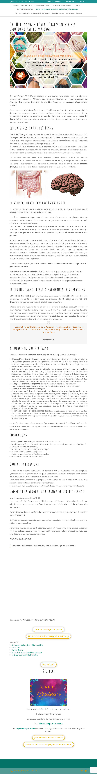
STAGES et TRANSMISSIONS (62, 5)
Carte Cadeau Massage (74, 13)
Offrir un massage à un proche (48, 629)
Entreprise (81, 1)
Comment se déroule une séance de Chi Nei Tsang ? (32, 13)
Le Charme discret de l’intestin (24, 655)
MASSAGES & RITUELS (42, 5)
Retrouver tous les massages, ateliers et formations (48, 744)
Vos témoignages (58, 13)
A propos (58, 1)
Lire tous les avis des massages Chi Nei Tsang (48, 636)
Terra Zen (15, 647)
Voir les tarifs (48, 664)
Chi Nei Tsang (17, 650)
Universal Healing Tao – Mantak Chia (27, 645)
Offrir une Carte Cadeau (25, 9)
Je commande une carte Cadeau (48, 737)
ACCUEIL (15, 5)
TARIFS (77, 5)
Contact (50, 1)
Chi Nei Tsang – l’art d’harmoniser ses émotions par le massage (57, 9)
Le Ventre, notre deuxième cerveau (26, 652)
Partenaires (69, 1)
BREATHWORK (25, 5)
